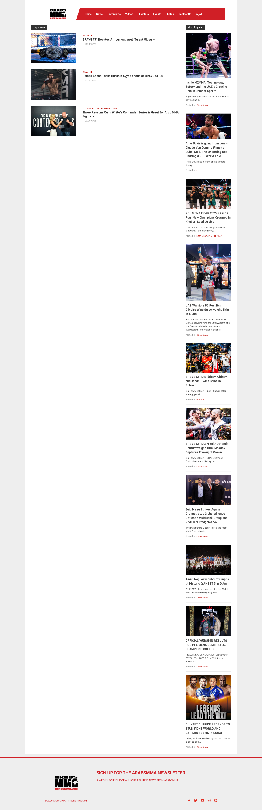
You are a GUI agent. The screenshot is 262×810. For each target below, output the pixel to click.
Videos (129, 14)
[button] (100, 14)
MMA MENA (201, 236)
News (99, 14)
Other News (110, 108)
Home (88, 14)
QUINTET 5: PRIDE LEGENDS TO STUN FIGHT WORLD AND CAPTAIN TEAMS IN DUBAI (208, 728)
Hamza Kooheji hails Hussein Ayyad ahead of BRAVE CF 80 (122, 76)
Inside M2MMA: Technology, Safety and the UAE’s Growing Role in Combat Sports (206, 86)
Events (157, 14)
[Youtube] (202, 800)
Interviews (115, 14)
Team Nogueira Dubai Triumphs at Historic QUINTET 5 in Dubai (207, 581)
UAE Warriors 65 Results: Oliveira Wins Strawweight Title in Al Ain (207, 309)
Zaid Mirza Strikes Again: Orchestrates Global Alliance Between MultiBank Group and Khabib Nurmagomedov (206, 515)
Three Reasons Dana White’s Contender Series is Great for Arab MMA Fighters (130, 114)
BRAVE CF (87, 35)
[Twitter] (195, 800)
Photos (170, 14)
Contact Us (184, 14)
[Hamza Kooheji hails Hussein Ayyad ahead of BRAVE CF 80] (53, 84)
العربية (199, 14)
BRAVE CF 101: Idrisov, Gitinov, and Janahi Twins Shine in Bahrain (207, 381)
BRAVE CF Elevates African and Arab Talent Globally (118, 40)
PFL (198, 170)
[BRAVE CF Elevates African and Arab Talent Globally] (53, 48)
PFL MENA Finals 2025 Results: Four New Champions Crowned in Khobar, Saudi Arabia (208, 217)
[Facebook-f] (189, 800)
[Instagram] (209, 800)
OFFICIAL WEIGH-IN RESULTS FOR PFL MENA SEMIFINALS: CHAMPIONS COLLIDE (206, 645)
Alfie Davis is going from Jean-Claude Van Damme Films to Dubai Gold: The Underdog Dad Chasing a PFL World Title (207, 149)
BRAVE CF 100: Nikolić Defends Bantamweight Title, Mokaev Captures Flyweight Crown (207, 448)
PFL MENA (217, 236)
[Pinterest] (215, 800)
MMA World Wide (92, 108)
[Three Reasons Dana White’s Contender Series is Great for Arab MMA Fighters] (53, 120)
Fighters (144, 14)
